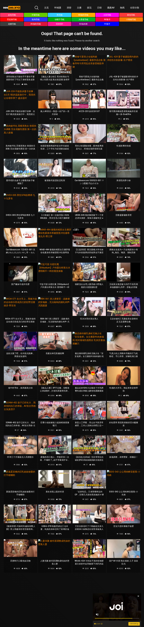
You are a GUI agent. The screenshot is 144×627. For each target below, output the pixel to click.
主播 (79, 7)
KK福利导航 (83, 15)
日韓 (99, 7)
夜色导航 (131, 15)
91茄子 (107, 24)
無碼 (122, 7)
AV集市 (107, 19)
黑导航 (60, 15)
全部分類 (134, 7)
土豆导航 (107, 15)
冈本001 (59, 24)
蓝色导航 (12, 15)
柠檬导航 (36, 15)
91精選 (57, 7)
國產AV (110, 7)
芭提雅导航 (12, 19)
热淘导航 (36, 19)
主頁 (46, 7)
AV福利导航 (36, 24)
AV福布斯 (83, 24)
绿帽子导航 (60, 19)
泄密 (69, 7)
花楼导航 (12, 24)
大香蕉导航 (83, 19)
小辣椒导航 (131, 19)
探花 (89, 7)
